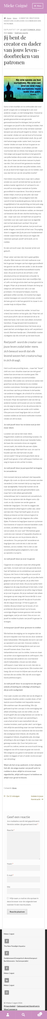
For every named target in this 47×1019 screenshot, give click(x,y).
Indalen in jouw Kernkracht (37, 797)
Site (8, 887)
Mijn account (8, 1015)
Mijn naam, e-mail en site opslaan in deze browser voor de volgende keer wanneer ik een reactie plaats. (22, 901)
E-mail (10, 875)
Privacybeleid (9, 1006)
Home (9, 18)
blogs (15, 18)
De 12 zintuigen (13, 796)
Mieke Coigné (16, 5)
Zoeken (23, 1015)
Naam (10, 864)
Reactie (10, 830)
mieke (10, 33)
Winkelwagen (36, 1012)
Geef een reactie (21, 33)
